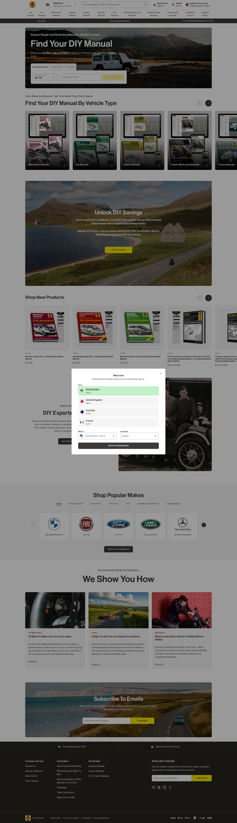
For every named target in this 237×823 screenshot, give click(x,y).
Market (81, 431)
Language (124, 431)
